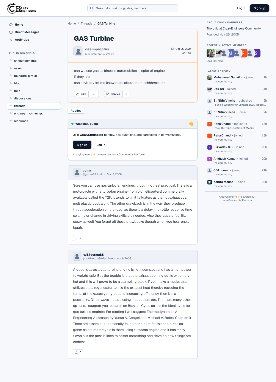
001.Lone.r (221, 170)
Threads (87, 23)
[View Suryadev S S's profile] (256, 53)
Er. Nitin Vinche (224, 100)
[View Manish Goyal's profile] (230, 53)
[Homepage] (22, 8)
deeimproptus (97, 49)
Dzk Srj (218, 89)
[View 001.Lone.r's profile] (249, 53)
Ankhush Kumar (224, 159)
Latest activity (219, 71)
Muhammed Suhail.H (228, 77)
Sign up (82, 145)
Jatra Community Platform (128, 154)
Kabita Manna (223, 182)
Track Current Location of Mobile (233, 128)
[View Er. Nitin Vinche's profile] (224, 53)
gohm (87, 170)
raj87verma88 (93, 255)
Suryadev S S (222, 147)
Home (72, 23)
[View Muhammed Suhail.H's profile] (211, 53)
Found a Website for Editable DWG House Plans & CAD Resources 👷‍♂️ (240, 105)
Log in (101, 145)
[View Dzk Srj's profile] (217, 53)
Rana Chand (222, 124)
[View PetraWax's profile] (236, 53)
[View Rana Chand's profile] (243, 53)
